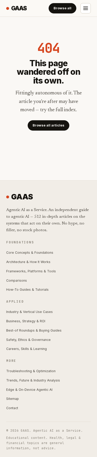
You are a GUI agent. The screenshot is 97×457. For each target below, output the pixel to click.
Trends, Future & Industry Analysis (33, 380)
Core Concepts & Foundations (29, 252)
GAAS (19, 8)
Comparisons (16, 280)
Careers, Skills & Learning (26, 349)
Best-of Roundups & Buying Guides (34, 330)
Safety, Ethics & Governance (28, 340)
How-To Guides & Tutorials (27, 289)
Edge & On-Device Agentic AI (29, 390)
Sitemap (12, 399)
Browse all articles (48, 125)
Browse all (62, 8)
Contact (12, 408)
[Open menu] (85, 8)
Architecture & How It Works (28, 262)
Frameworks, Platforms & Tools (31, 271)
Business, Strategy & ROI (25, 321)
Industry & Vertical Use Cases (29, 312)
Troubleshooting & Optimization (31, 371)
